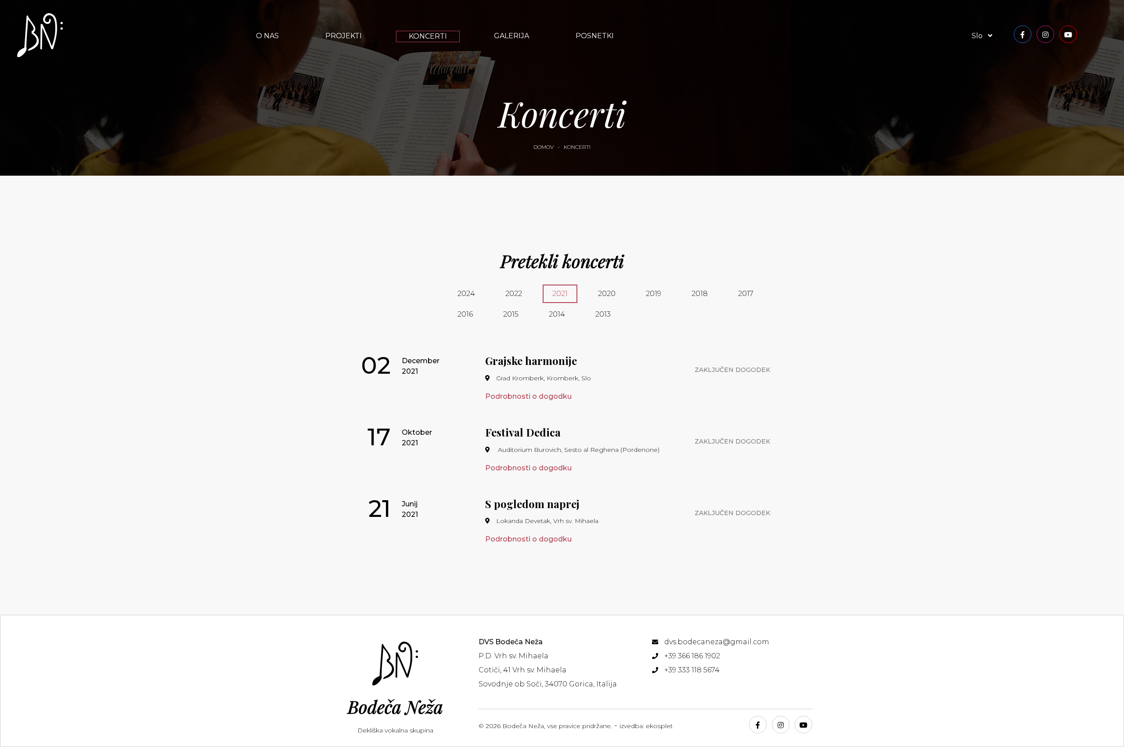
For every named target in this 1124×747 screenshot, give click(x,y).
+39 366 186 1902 (692, 656)
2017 (745, 293)
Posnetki (595, 36)
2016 (465, 314)
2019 (653, 293)
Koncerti (428, 36)
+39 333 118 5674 (692, 670)
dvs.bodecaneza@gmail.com (716, 642)
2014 (557, 314)
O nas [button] (267, 36)
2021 (560, 293)
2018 (700, 293)
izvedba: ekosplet (646, 726)
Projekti (343, 36)
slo (978, 36)
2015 (511, 314)
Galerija (511, 36)
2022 (513, 293)
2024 (466, 293)
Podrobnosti (528, 396)
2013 (603, 314)
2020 (607, 293)
